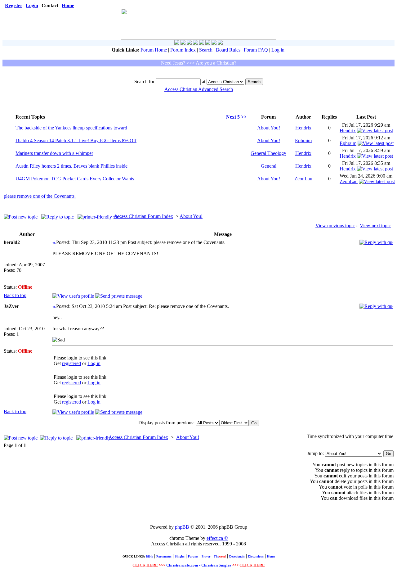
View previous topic (335, 225)
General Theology (268, 153)
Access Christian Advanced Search (198, 89)
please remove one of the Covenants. (40, 196)
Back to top (15, 295)
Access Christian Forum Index (143, 216)
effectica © (217, 538)
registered (71, 363)
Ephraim (303, 140)
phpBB (182, 527)
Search (205, 49)
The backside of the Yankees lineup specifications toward (71, 127)
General (268, 166)
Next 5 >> (236, 117)
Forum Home (154, 49)
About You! (268, 127)
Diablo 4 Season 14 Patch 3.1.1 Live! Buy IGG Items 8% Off (76, 140)
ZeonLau (303, 178)
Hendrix (303, 127)
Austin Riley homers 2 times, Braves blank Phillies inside (71, 166)
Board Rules (228, 49)
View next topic (375, 225)
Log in (277, 49)
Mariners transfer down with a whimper (54, 153)
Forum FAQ (256, 49)
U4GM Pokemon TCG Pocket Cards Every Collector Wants (75, 178)
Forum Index (183, 49)
